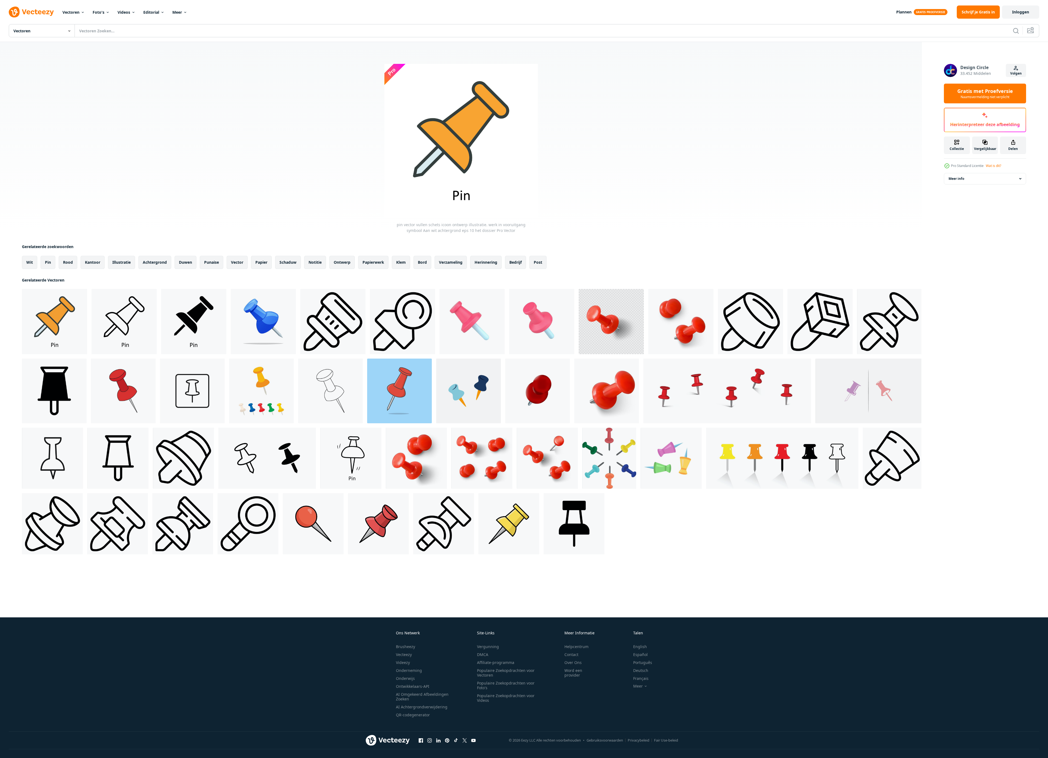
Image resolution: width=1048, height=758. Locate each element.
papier (261, 262)
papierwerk (373, 262)
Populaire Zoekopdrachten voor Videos (506, 698)
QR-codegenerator (413, 714)
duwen (185, 262)
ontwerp (342, 262)
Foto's (98, 12)
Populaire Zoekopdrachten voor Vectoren (506, 673)
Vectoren (70, 12)
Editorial (151, 12)
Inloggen (1020, 12)
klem (401, 262)
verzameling (450, 262)
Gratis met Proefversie (985, 93)
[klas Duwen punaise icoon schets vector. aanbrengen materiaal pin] (52, 523)
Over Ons (573, 662)
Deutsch (640, 670)
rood (68, 262)
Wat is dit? (993, 165)
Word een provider (573, 673)
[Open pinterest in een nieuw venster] (447, 740)
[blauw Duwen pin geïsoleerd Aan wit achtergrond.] (263, 321)
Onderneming (409, 670)
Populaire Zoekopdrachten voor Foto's (506, 685)
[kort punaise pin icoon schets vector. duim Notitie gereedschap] (183, 458)
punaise (211, 262)
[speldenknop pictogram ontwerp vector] (868, 391)
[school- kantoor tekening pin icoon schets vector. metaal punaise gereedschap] (248, 523)
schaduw (287, 262)
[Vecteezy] (31, 12)
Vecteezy (404, 654)
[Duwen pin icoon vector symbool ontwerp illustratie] (118, 458)
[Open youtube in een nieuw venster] (473, 740)
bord (422, 262)
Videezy (403, 662)
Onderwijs (405, 678)
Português (642, 662)
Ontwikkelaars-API (412, 686)
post (538, 262)
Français (641, 678)
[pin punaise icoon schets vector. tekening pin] (182, 523)
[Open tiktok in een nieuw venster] (456, 740)
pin (48, 262)
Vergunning (488, 646)
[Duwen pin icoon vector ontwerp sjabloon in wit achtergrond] (313, 523)
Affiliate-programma (495, 662)
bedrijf (515, 262)
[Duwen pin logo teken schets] (192, 391)
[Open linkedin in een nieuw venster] (438, 740)
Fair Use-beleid (666, 740)
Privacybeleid (638, 740)
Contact (571, 654)
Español (640, 654)
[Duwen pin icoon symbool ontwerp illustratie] (54, 391)
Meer (177, 12)
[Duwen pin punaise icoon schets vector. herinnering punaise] (117, 523)
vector (237, 262)
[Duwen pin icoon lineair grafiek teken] (52, 458)
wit (29, 262)
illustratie (121, 262)
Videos (124, 12)
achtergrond (155, 262)
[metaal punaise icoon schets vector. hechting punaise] (820, 321)
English (640, 646)
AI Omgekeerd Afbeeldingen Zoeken (422, 697)
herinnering (486, 262)
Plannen (904, 12)
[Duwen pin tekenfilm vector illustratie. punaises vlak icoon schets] (399, 391)
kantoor (92, 262)
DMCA (482, 654)
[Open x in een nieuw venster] (464, 740)
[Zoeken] (1016, 30)
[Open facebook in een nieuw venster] (421, 740)
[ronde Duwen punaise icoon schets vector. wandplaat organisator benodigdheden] (892, 458)
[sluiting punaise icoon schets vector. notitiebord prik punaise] (443, 523)
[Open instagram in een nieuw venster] (429, 740)
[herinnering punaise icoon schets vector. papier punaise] (402, 321)
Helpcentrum (576, 646)
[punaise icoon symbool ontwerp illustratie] (574, 523)
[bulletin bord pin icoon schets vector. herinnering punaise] (332, 321)
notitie (315, 262)
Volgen (1016, 73)
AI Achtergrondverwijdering (421, 706)
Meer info (956, 178)
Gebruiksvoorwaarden (605, 740)
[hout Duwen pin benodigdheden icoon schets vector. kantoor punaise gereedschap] (889, 321)
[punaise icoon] (267, 458)
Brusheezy (405, 646)
